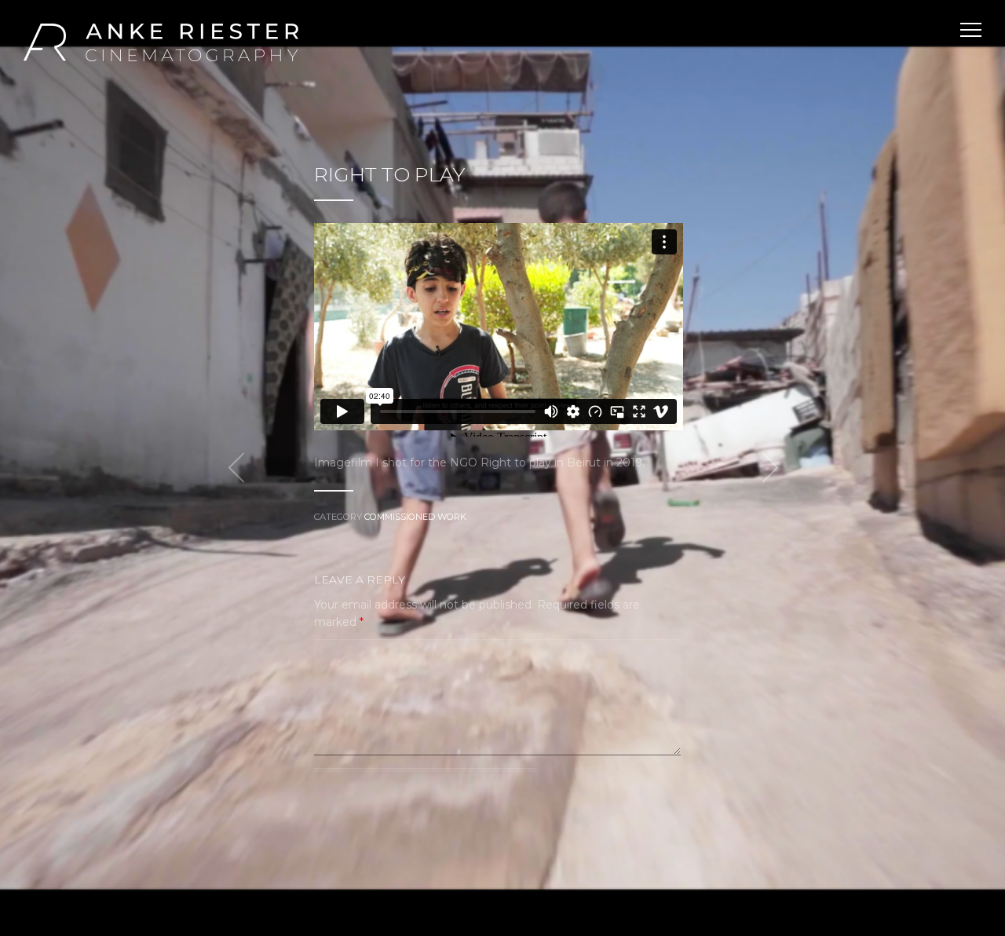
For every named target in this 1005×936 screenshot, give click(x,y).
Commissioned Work (415, 516)
